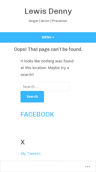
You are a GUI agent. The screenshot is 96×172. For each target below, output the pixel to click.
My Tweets (30, 153)
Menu (57, 37)
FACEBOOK (37, 114)
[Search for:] (45, 86)
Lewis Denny (48, 11)
